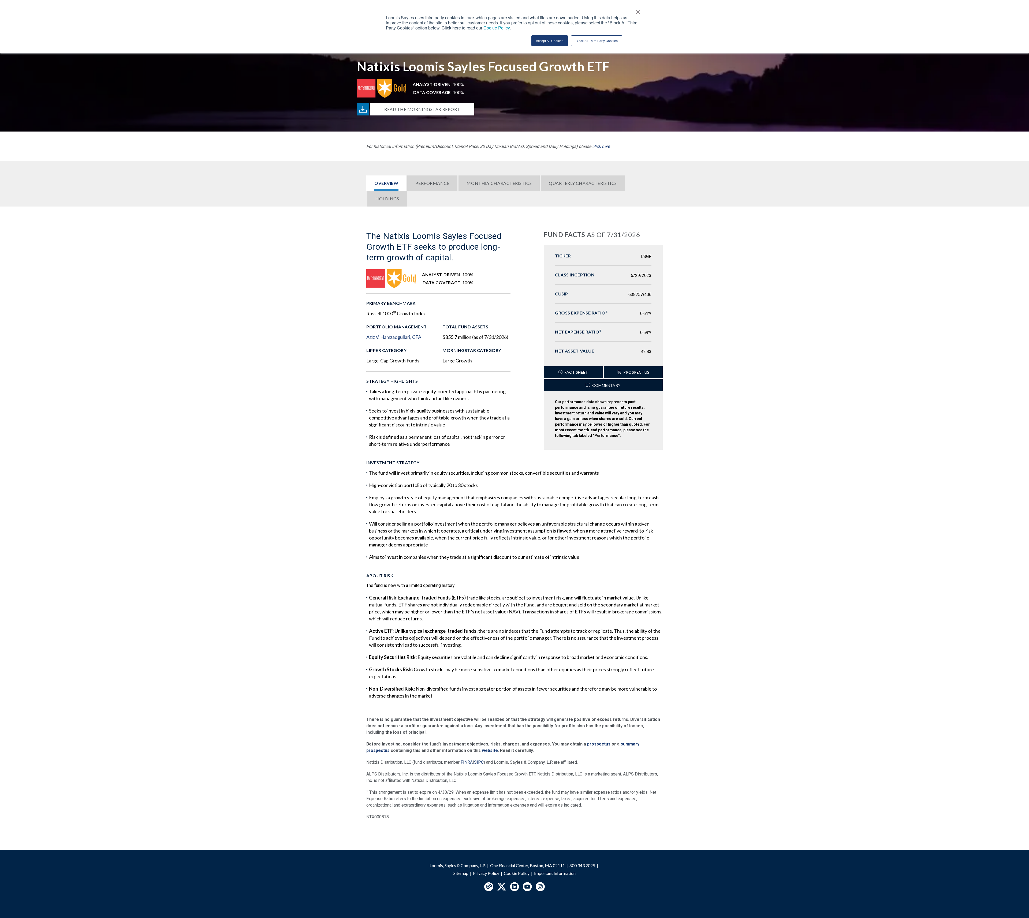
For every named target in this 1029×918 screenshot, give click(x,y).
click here (601, 146)
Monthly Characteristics (499, 183)
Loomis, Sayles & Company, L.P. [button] (458, 865)
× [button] (638, 10)
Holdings (387, 198)
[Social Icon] (488, 886)
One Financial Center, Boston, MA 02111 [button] (527, 865)
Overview (386, 183)
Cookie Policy (517, 873)
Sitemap (460, 873)
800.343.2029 (582, 865)
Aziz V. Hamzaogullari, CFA (393, 337)
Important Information (555, 873)
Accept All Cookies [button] (549, 40)
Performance (432, 183)
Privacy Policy (486, 873)
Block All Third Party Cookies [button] (597, 40)
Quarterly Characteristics (583, 183)
